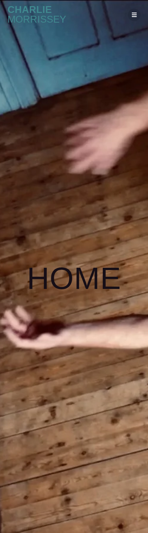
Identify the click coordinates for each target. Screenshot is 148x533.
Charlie (37, 14)
